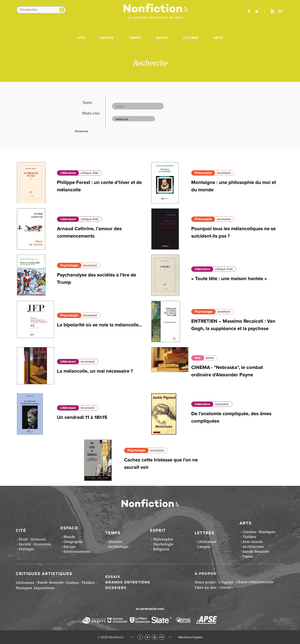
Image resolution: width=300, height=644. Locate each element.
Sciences (38, 539)
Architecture (253, 547)
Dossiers (116, 587)
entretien (223, 312)
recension (224, 173)
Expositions (44, 588)
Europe (69, 547)
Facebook (140, 637)
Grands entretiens (127, 582)
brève (210, 358)
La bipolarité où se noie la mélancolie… (99, 325)
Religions (161, 549)
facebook (249, 11)
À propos (205, 573)
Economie (42, 544)
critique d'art (89, 173)
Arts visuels (253, 542)
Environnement (77, 551)
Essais (112, 576)
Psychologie (69, 265)
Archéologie (118, 547)
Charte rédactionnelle (254, 582)
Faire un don (206, 587)
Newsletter (280, 11)
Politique (26, 549)
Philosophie (203, 173)
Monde (69, 537)
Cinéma (249, 532)
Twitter (147, 637)
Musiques (267, 532)
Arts (218, 38)
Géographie (73, 542)
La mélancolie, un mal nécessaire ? (95, 371)
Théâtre (249, 537)
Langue (204, 547)
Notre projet (205, 582)
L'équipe (226, 582)
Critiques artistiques (44, 573)
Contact (226, 587)
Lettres (191, 38)
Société (25, 544)
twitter (257, 11)
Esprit (162, 38)
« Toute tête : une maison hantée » (229, 279)
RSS (154, 637)
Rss (272, 11)
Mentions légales (190, 637)
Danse (248, 556)
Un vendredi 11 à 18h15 (82, 417)
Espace (107, 38)
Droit (23, 539)
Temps (135, 38)
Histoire (115, 542)
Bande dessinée (256, 551)
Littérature (68, 173)
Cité (81, 38)
